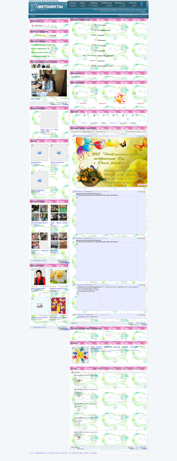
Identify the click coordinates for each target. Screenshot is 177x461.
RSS (134, 368)
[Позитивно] (142, 136)
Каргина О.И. (81, 314)
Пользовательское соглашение (58, 453)
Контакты (38, 1)
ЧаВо (69, 453)
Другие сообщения (125, 368)
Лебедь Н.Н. (53, 320)
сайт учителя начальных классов (102, 351)
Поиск (44, 1)
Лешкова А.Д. (132, 123)
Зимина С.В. (46, 132)
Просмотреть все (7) (39, 327)
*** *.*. (32, 320)
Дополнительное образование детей (62, 317)
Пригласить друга (77, 453)
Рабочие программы (57, 162)
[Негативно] (144, 136)
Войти (145, 16)
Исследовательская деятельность (37, 190)
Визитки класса (36, 162)
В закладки (93, 453)
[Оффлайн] (88, 114)
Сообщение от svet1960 (112, 368)
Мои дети (53, 250)
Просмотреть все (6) (39, 260)
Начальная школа (134, 350)
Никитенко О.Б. (94, 123)
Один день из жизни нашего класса (49, 130)
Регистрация (138, 16)
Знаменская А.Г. (113, 123)
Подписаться (38, 25)
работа (95, 375)
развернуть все (101, 131)
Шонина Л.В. (81, 285)
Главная (31, 1)
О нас (31, 453)
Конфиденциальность (41, 453)
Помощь (49, 1)
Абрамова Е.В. (83, 103)
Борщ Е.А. (84, 123)
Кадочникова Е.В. (54, 291)
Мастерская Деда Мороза (39, 223)
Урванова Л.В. (34, 291)
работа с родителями (38, 288)
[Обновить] (80, 449)
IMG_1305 (35, 99)
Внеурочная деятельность (58, 288)
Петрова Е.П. (80, 136)
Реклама (55, 1)
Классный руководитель (39, 317)
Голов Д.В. (104, 123)
